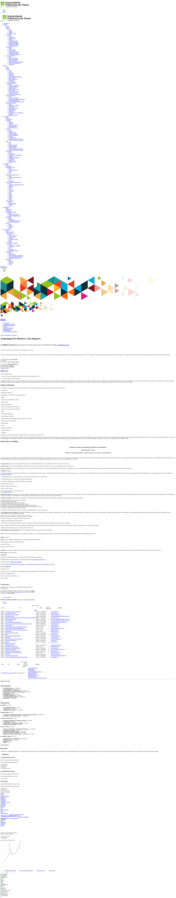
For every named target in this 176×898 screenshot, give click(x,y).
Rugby (10, 240)
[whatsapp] (15, 873)
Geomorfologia (8, 631)
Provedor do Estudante (14, 43)
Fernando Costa (54, 623)
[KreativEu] (3, 822)
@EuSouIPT (9, 151)
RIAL (10, 228)
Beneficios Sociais (13, 146)
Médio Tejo (8, 259)
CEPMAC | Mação (13, 93)
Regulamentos (12, 109)
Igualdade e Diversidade (14, 157)
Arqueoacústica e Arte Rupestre (12, 614)
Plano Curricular (6, 597)
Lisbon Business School (14, 100)
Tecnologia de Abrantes (14, 52)
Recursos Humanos (13, 60)
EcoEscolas (11, 160)
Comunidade (6, 116)
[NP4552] (3, 819)
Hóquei (10, 241)
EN (4, 12)
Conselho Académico (13, 42)
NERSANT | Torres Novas (15, 94)
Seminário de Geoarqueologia (11, 646)
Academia (11, 204)
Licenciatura (11, 73)
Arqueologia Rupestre (9, 616)
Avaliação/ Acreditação (8, 328)
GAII (10, 172)
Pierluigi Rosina (54, 626)
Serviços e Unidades (10, 55)
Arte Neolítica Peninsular (10, 619)
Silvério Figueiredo (55, 635)
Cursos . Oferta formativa (6, 335)
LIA (10, 173)
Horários (5, 326)
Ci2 (9, 179)
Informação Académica (11, 102)
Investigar (11, 136)
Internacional (6, 207)
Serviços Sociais (12, 110)
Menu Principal (4, 267)
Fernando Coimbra (55, 614)
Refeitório (11, 246)
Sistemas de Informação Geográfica (12, 651)
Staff (7, 141)
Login (4, 11)
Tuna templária (12, 236)
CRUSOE (11, 227)
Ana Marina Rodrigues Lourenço (58, 622)
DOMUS (11, 189)
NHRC (10, 197)
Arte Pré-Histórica (9, 620)
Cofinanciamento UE (13, 45)
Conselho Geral (12, 38)
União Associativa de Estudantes (16, 255)
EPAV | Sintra (12, 90)
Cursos (7, 69)
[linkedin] (9, 873)
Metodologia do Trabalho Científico (12, 635)
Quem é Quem (52, 870)
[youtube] (7, 873)
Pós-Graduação (12, 78)
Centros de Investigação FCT (12, 174)
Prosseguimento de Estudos (9, 324)
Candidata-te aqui (63, 345)
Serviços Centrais (12, 132)
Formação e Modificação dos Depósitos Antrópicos (16, 626)
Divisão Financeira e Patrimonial (16, 62)
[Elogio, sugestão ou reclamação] (4, 813)
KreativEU (8, 210)
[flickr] (12, 873)
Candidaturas (6, 23)
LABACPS (11, 191)
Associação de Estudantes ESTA (16, 256)
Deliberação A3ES (5, 368)
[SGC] (2, 821)
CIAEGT (11, 187)
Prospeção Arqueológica (10, 643)
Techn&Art (11, 181)
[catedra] (3, 824)
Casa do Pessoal (12, 137)
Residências (11, 249)
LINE (10, 194)
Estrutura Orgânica (41, 870)
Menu (7, 26)
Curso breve (11, 80)
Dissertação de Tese (8, 673)
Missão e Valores (12, 33)
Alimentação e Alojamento (12, 243)
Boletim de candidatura (6, 474)
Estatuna (11, 238)
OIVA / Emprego (12, 161)
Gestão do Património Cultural (11, 632)
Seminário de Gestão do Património (12, 648)
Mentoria (11, 156)
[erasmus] (3, 823)
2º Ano (4, 603)
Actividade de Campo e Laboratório (12, 611)
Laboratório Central (10, 167)
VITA (10, 198)
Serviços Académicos (13, 59)
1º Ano (4, 602)
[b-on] (2, 826)
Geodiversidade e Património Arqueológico (14, 628)
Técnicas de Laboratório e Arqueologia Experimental (16, 657)
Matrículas (11, 111)
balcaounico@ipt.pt (24, 571)
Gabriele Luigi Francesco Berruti (58, 655)
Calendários (11, 106)
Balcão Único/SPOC (13, 115)
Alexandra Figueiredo (55, 638)
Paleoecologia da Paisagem (11, 640)
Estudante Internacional (11, 212)
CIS (10, 188)
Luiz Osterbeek (54, 611)
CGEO (10, 178)
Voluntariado (11, 158)
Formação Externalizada (11, 83)
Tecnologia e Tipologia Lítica (11, 655)
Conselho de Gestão (13, 40)
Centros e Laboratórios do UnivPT (13, 182)
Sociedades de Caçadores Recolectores (13, 652)
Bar (9, 248)
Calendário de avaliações (8, 325)
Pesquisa (4, 266)
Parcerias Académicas (10, 95)
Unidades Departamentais (14, 54)
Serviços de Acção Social (14, 63)
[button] (1, 896)
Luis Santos (53, 640)
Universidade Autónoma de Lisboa (16, 101)
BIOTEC (11, 186)
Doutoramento (12, 75)
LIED (10, 193)
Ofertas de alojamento (13, 250)
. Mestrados (14, 335)
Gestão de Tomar (12, 50)
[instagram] (4, 873)
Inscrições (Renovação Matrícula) (16, 112)
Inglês (6, 634)
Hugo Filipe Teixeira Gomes (57, 628)
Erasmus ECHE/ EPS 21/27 (15, 220)
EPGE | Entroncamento (14, 91)
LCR (10, 192)
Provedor (11, 124)
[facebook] (2, 873)
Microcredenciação (13, 79)
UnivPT (5, 24)
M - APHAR (6, 323)
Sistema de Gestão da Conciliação (16, 140)
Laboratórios (11, 64)
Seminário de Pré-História (10, 649)
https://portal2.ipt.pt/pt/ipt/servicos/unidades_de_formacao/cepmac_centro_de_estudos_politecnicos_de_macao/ (30, 564)
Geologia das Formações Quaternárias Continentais (16, 629)
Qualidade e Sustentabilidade (15, 155)
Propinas (11, 114)
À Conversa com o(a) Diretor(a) (10, 331)
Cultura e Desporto (10, 233)
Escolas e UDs (9, 47)
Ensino (4, 65)
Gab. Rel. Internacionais (14, 222)
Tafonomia (7, 654)
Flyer (3, 319)
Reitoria (10, 39)
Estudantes (8, 120)
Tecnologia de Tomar (13, 53)
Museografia (7, 637)
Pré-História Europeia (9, 645)
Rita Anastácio (54, 651)
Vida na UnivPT (6, 229)
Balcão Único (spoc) (13, 127)
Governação (8, 34)
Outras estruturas (9, 200)
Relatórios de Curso (7, 329)
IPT (1, 21)
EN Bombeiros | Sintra (14, 89)
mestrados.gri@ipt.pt (8, 492)
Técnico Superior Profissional (15, 76)
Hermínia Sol (54, 634)
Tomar (10, 264)
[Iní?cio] (15, 7)
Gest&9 (10, 199)
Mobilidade (8, 217)
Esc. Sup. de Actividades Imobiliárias (17, 99)
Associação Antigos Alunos (15, 258)
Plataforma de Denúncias (10, 870)
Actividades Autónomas (10, 613)
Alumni (10, 162)
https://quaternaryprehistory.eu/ (39, 559)
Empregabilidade (7, 330)
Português (7, 642)
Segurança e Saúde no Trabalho (16, 138)
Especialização (12, 81)
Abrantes (11, 263)
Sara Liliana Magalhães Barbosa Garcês (59, 616)
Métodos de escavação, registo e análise (13, 638)
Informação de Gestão (13, 44)
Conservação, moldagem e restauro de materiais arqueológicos (18, 623)
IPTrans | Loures (12, 88)
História (7, 28)
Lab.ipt (10, 171)
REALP (8, 223)
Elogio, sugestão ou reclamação (26, 870)
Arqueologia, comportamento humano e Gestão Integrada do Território (20, 617)
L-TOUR (11, 196)
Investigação (6, 163)
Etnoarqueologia (8, 625)
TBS (10, 205)
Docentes (8, 129)
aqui (7, 588)
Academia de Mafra (13, 86)
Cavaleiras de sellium (13, 239)
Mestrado (11, 74)
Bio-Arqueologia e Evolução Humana (13, 622)
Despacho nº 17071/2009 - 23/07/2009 (26, 599)
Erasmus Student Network (14, 215)
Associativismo (9, 251)
